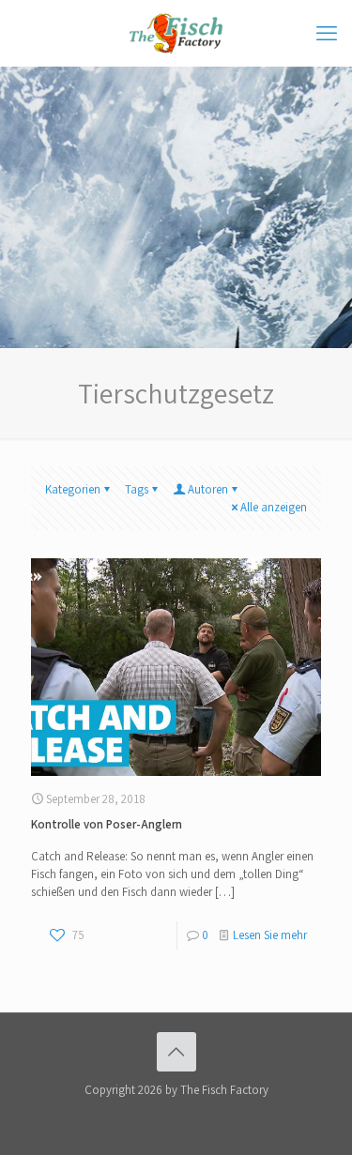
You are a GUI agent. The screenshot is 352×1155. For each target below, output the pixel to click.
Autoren (208, 489)
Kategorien (72, 489)
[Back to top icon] (176, 1051)
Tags (136, 489)
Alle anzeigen (273, 507)
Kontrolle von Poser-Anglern (106, 824)
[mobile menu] (327, 33)
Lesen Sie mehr (270, 935)
